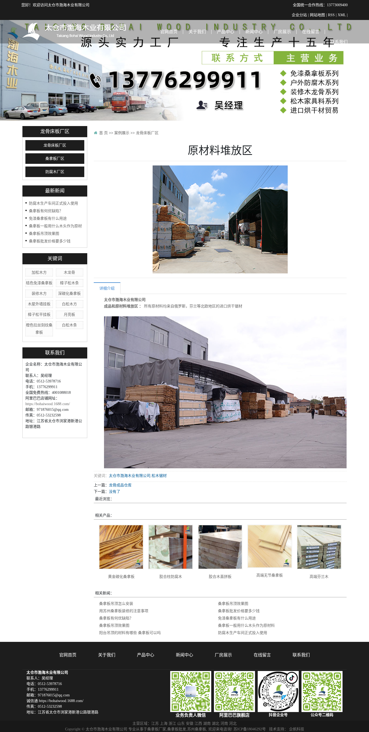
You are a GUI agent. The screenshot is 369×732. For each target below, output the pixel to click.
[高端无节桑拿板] (269, 546)
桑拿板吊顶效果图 (44, 233)
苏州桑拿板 (196, 729)
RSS (331, 15)
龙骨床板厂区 (54, 145)
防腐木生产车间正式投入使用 (53, 203)
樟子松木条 (69, 283)
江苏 (155, 723)
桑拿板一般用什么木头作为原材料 (246, 625)
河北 (233, 723)
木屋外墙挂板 (39, 304)
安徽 (189, 723)
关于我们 (197, 31)
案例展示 (121, 133)
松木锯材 (159, 475)
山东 (181, 723)
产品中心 (225, 31)
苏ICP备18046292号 (249, 729)
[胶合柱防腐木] (170, 547)
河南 (224, 723)
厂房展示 (282, 31)
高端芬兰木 (319, 576)
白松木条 (69, 325)
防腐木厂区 (54, 172)
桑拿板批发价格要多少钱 (50, 241)
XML (342, 15)
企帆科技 (296, 729)
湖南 (207, 723)
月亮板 (69, 314)
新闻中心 (254, 31)
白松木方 (69, 304)
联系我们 (339, 42)
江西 (198, 723)
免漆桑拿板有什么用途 (48, 218)
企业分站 (299, 15)
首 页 (103, 133)
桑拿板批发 (176, 729)
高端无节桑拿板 (269, 575)
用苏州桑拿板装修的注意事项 (123, 611)
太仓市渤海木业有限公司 (125, 300)
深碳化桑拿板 (69, 293)
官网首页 (168, 31)
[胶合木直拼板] (220, 547)
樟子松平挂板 (39, 314)
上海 (163, 723)
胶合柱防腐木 (170, 576)
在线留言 (310, 31)
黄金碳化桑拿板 (121, 576)
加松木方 (39, 272)
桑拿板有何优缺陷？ (46, 211)
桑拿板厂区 (54, 159)
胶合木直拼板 (220, 576)
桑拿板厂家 (156, 729)
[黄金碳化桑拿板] (121, 547)
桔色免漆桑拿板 (39, 283)
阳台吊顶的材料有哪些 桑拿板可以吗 (130, 633)
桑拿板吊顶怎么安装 (116, 603)
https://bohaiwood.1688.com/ (47, 404)
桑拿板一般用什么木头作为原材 (55, 226)
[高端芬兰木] (319, 547)
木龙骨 (69, 272)
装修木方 (39, 293)
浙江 (172, 723)
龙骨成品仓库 (120, 485)
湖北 (215, 723)
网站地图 (317, 15)
